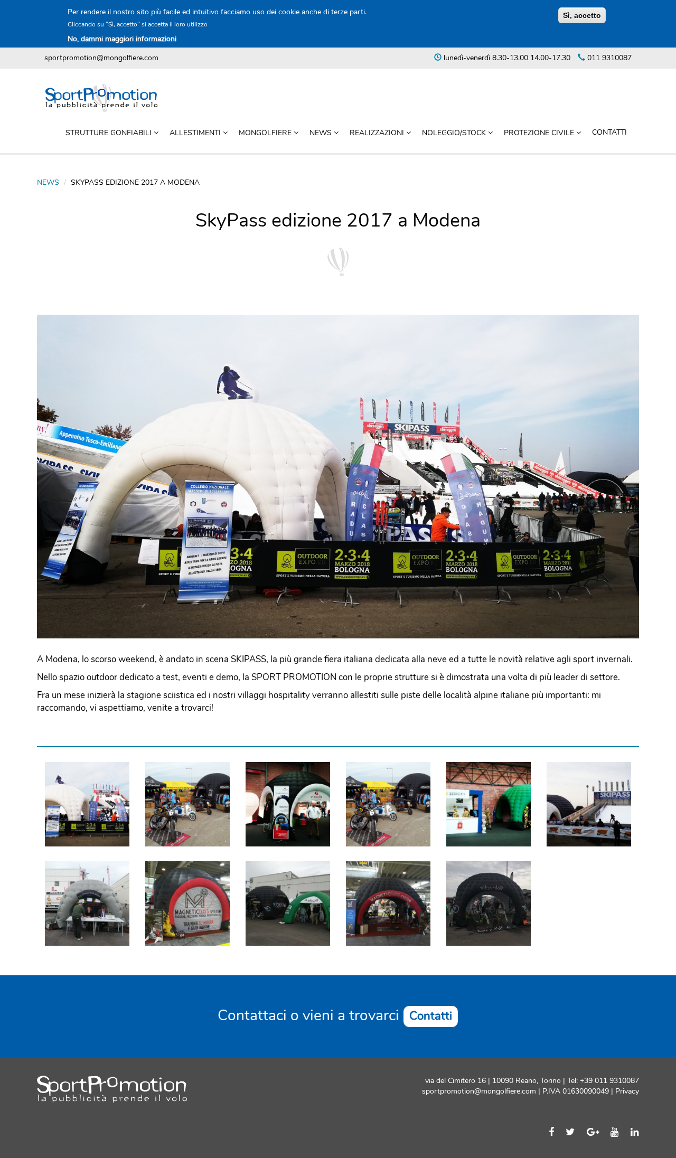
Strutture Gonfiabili (109, 133)
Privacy (626, 1091)
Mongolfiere (266, 133)
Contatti (609, 132)
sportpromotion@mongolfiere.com (101, 58)
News (321, 133)
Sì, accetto (582, 15)
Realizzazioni (378, 133)
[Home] (105, 98)
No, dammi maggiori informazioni (122, 39)
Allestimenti (196, 133)
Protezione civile (540, 133)
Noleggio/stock (455, 133)
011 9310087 (608, 58)
